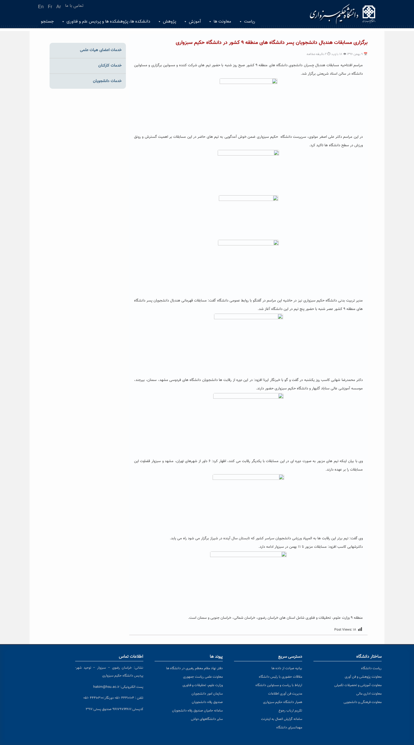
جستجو (47, 21)
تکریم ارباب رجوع (290, 710)
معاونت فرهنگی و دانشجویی (363, 702)
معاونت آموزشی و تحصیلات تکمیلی (358, 685)
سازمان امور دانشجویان (207, 693)
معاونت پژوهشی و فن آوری (363, 676)
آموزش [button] (195, 21)
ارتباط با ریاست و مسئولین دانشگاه (278, 685)
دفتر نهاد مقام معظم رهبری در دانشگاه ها (194, 668)
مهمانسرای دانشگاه (289, 727)
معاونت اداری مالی (369, 693)
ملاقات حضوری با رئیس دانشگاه (280, 676)
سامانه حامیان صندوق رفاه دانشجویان (197, 710)
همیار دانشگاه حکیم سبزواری (282, 702)
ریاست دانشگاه (371, 668)
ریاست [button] (249, 21)
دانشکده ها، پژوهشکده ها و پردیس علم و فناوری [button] (108, 21)
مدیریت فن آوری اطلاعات (285, 693)
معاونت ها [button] (222, 21)
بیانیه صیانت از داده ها (286, 668)
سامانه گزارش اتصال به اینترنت (281, 719)
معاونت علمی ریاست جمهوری (203, 676)
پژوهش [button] (169, 21)
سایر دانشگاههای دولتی (207, 719)
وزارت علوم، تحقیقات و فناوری (202, 685)
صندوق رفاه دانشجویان (207, 702)
